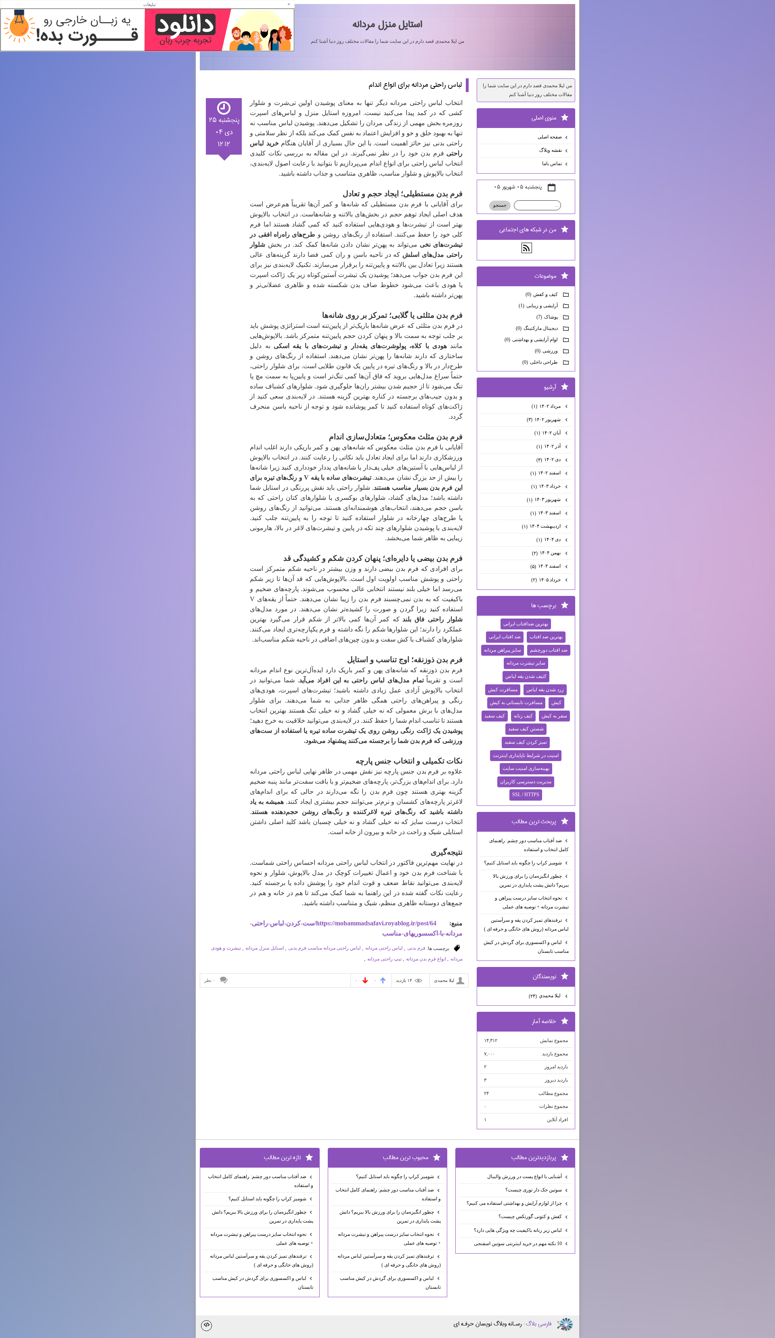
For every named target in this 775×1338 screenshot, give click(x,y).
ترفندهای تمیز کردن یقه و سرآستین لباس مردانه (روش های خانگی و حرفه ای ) (526, 924)
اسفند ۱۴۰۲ (546, 473)
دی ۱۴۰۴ (549, 539)
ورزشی (547, 351)
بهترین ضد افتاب (546, 637)
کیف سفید (494, 716)
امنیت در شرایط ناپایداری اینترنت (526, 755)
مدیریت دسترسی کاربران (525, 781)
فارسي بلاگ (538, 1324)
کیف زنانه (523, 716)
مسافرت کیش (502, 689)
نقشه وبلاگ (550, 150)
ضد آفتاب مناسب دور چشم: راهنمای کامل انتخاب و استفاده (529, 845)
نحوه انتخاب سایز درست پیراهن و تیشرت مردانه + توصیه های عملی (532, 902)
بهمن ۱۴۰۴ (547, 553)
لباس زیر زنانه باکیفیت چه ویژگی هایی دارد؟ (518, 1230)
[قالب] (206, 1325)
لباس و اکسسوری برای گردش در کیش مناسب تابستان (526, 947)
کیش (556, 702)
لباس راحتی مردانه (384, 948)
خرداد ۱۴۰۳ (546, 486)
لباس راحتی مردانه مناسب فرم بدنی (324, 948)
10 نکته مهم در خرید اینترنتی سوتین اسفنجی (518, 1243)
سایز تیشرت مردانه (526, 663)
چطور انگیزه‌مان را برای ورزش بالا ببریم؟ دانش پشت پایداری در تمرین (531, 880)
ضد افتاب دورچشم (549, 650)
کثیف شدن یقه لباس (526, 676)
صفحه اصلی (550, 137)
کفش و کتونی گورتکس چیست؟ (530, 1216)
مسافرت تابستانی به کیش (516, 702)
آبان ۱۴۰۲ (548, 433)
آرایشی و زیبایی (539, 305)
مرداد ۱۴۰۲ (547, 406)
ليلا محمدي (545, 995)
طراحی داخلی (540, 362)
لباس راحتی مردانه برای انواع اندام (415, 84)
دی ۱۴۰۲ (549, 459)
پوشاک (547, 317)
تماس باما (552, 163)
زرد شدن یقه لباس (545, 689)
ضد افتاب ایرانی (505, 637)
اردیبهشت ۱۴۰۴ (542, 526)
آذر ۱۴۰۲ (549, 446)
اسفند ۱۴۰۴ (546, 566)
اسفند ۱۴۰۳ (546, 513)
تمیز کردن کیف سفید (526, 742)
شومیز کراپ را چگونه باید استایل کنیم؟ (523, 863)
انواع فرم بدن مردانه (426, 959)
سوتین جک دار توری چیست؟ (533, 1190)
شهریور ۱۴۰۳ (544, 499)
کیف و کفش (542, 294)
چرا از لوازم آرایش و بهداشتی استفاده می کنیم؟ (514, 1203)
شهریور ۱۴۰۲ (544, 419)
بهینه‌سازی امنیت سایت (526, 768)
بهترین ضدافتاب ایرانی (525, 624)
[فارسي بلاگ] (565, 1324)
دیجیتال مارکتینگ (537, 328)
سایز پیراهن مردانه (502, 650)
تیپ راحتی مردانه (384, 959)
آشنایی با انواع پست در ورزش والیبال (524, 1176)
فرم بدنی (416, 948)
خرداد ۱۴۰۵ (546, 580)
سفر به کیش (554, 716)
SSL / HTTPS (525, 794)
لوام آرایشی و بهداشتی (532, 339)
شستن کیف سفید (526, 729)
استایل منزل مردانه (387, 24)
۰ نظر (209, 980)
